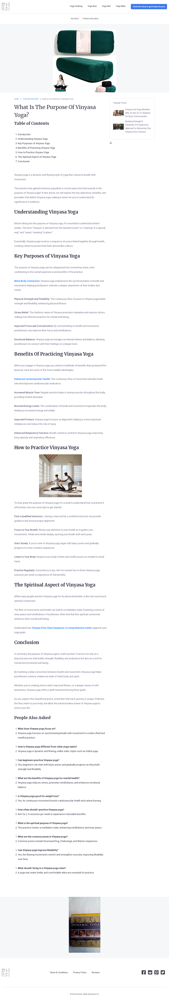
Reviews (96, 972)
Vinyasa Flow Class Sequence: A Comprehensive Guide (61, 627)
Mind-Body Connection (26, 281)
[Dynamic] (84, 925)
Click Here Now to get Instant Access (149, 7)
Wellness (75, 19)
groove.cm (95, 994)
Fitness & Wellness (90, 19)
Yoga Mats (121, 6)
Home (16, 99)
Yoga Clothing (76, 6)
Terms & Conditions (59, 972)
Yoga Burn (92, 6)
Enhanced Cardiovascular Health (32, 379)
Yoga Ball (106, 6)
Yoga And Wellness (31, 99)
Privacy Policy (79, 972)
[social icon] (144, 973)
